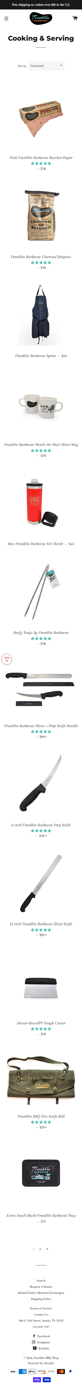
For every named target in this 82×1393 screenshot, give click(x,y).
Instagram (43, 1342)
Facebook (43, 1336)
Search (41, 1280)
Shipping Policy (41, 1299)
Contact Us (41, 1314)
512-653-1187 (41, 1327)
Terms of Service (41, 1308)
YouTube (43, 1348)
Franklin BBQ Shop (46, 1358)
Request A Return (41, 1287)
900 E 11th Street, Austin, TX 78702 (41, 1320)
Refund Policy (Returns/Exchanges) (41, 1293)
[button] (41, 163)
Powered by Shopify (41, 1363)
